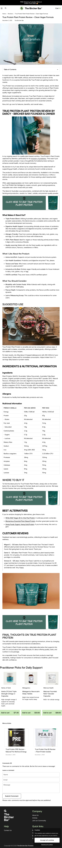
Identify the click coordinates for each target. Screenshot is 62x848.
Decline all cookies (47, 844)
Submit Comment (11, 796)
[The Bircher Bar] (31, 8)
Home (4, 13)
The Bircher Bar (22, 845)
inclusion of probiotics (38, 159)
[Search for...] (5, 8)
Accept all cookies (47, 840)
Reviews (10, 13)
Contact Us (8, 830)
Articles (34, 818)
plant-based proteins (14, 183)
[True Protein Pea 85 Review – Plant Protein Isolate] (46, 737)
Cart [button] (58, 8)
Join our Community (39, 820)
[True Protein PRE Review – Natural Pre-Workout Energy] (16, 737)
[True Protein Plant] (31, 203)
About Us (35, 815)
